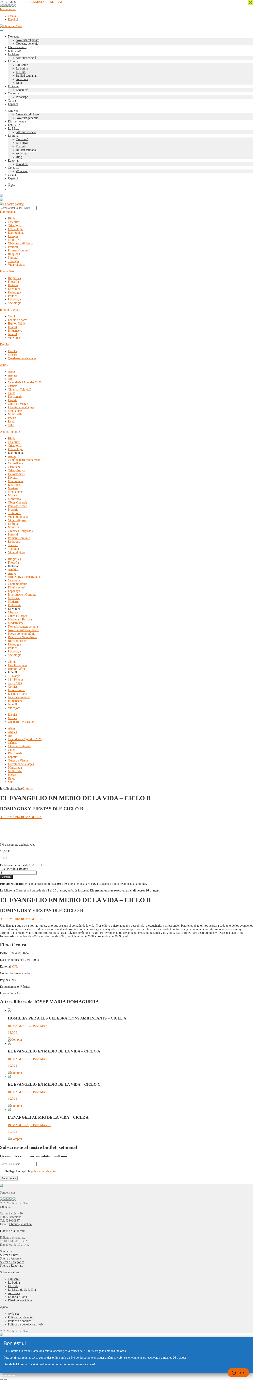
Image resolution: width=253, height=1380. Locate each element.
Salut (11, 425)
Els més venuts (17, 47)
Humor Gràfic (16, 323)
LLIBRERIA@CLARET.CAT (43, 1)
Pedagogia (14, 292)
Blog (19, 82)
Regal (11, 421)
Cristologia (15, 225)
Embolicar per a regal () (18, 865)
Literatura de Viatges (21, 407)
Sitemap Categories (12, 1262)
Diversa (13, 477)
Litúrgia (13, 236)
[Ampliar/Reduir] (1, 1375)
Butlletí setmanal (26, 75)
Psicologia (14, 299)
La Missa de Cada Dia (22, 1289)
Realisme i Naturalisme (22, 637)
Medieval (14, 598)
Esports (12, 400)
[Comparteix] (9, 1375)
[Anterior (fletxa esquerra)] (1, 1379)
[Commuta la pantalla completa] (5, 1375)
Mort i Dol (14, 239)
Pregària (13, 509)
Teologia (13, 261)
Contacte (13, 93)
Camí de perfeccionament (24, 459)
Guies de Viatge (18, 403)
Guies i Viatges (17, 616)
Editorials (14, 431)
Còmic (12, 316)
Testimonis (14, 513)
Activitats (22, 79)
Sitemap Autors (9, 1258)
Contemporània (17, 584)
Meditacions (15, 491)
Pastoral (13, 247)
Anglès (12, 375)
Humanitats (7, 271)
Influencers (15, 330)
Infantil (12, 327)
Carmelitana (15, 463)
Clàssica (13, 612)
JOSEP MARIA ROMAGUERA (21, 817)
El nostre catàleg (13, 204)
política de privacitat (43, 1171)
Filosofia (13, 281)
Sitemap (5, 1251)
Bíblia (11, 218)
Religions (14, 254)
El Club (20, 72)
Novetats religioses (27, 40)
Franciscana (15, 481)
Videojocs (14, 337)
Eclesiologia (15, 229)
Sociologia (14, 303)
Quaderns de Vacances (22, 358)
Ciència (12, 386)
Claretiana (14, 467)
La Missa (13, 54)
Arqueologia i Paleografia (24, 576)
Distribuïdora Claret (20, 1300)
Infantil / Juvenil (10, 309)
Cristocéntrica (16, 470)
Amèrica (13, 569)
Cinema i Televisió (19, 389)
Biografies (14, 278)
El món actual (16, 587)
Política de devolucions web (25, 1324)
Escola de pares (17, 320)
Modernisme (16, 623)
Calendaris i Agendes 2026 (25, 382)
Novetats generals (27, 43)
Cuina (11, 393)
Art (10, 378)
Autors (4, 431)
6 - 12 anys (15, 683)
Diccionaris (15, 396)
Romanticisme (17, 640)
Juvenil (12, 334)
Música (12, 354)
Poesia (12, 418)
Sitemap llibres (9, 1255)
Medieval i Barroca (20, 619)
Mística (12, 495)
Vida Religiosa (17, 520)
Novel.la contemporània (23, 626)
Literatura (14, 288)
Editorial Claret (17, 1296)
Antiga (12, 573)
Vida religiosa (16, 264)
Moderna (13, 601)
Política (12, 295)
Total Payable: (9, 868)
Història (13, 285)
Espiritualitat (8, 211)
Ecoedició (22, 89)
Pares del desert (17, 506)
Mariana (13, 488)
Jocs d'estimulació (19, 697)
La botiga (22, 68)
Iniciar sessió (8, 9)
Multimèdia (15, 414)
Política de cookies (19, 1321)
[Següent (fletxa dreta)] (5, 1379)
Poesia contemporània (21, 633)
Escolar (4, 344)
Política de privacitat (20, 1317)
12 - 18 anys (15, 679)
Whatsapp (22, 97)
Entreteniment (16, 690)
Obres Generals (17, 502)
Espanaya (14, 591)
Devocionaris (16, 474)
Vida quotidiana (18, 516)
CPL (15, 966)
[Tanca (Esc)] (13, 1375)
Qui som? (22, 65)
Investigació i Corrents (22, 594)
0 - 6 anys (14, 676)
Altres (4, 365)
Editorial (13, 86)
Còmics (12, 686)
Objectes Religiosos (20, 243)
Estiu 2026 (14, 50)
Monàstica (14, 499)
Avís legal (14, 1313)
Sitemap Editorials (11, 1265)
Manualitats (15, 410)
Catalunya (14, 580)
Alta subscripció (26, 57)
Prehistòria (14, 605)
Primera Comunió (19, 250)
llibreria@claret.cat (20, 1224)
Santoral (13, 257)
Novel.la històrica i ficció (23, 630)
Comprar (6, 876)
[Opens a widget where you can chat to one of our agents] (238, 1373)
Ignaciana (14, 484)
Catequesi (14, 222)
